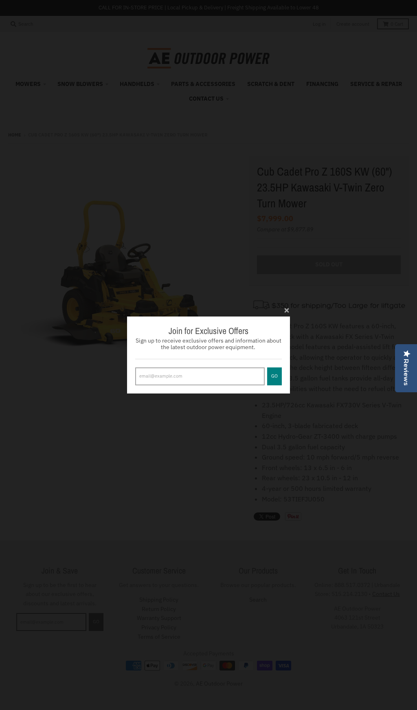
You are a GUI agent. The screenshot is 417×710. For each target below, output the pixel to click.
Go (274, 376)
